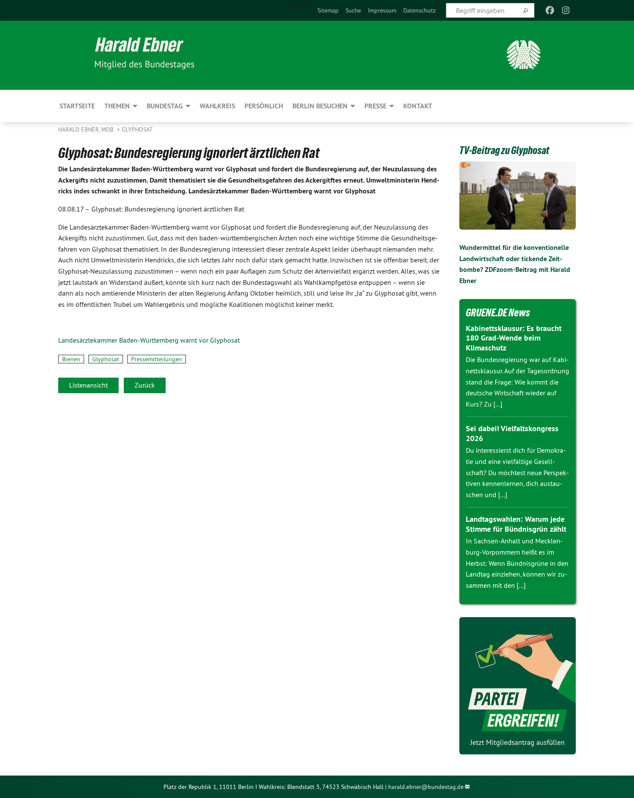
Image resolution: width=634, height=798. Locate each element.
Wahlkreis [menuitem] (217, 105)
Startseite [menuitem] (298, 5)
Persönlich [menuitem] (264, 105)
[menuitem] (328, 10)
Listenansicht (88, 385)
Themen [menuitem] (117, 105)
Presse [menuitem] (375, 105)
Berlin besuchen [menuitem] (320, 105)
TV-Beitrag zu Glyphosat (504, 150)
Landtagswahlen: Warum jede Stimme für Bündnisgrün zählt (516, 524)
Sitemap (328, 10)
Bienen (71, 359)
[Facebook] (550, 10)
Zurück (145, 385)
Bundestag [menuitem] (165, 105)
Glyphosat (137, 129)
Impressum (382, 10)
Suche (353, 10)
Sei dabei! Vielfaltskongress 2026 (512, 433)
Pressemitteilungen (156, 359)
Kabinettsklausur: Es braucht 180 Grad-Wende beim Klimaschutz (514, 338)
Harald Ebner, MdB (86, 129)
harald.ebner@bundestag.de (426, 787)
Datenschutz (419, 10)
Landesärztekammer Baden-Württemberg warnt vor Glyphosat (149, 340)
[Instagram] (565, 10)
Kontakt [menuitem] (417, 105)
